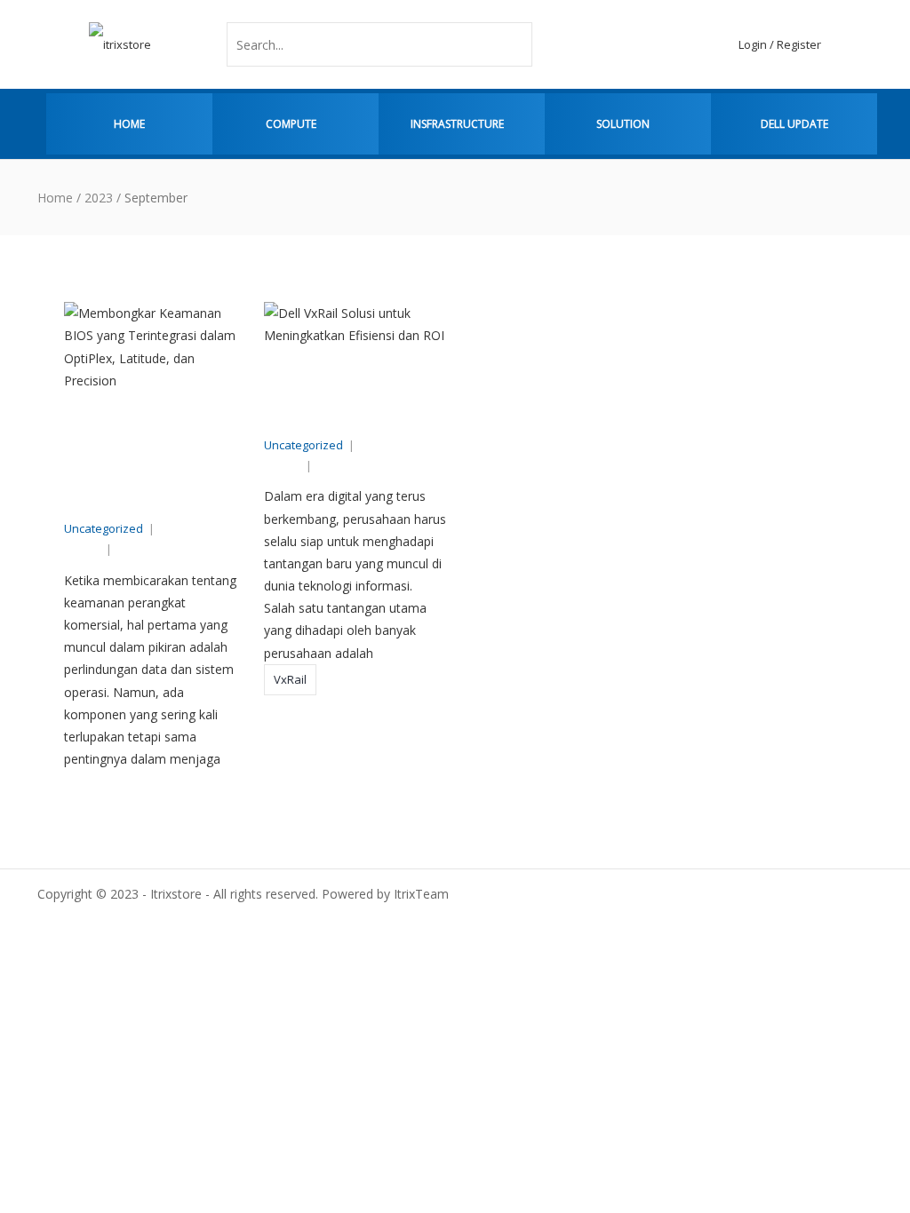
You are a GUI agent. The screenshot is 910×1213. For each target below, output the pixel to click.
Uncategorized (103, 528)
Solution (623, 123)
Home (129, 123)
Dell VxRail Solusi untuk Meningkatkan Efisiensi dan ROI (353, 399)
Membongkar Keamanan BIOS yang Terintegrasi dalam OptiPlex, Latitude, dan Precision (152, 462)
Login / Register (779, 44)
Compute (291, 123)
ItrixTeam (155, 549)
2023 (98, 197)
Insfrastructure (457, 123)
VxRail (290, 679)
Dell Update (794, 123)
